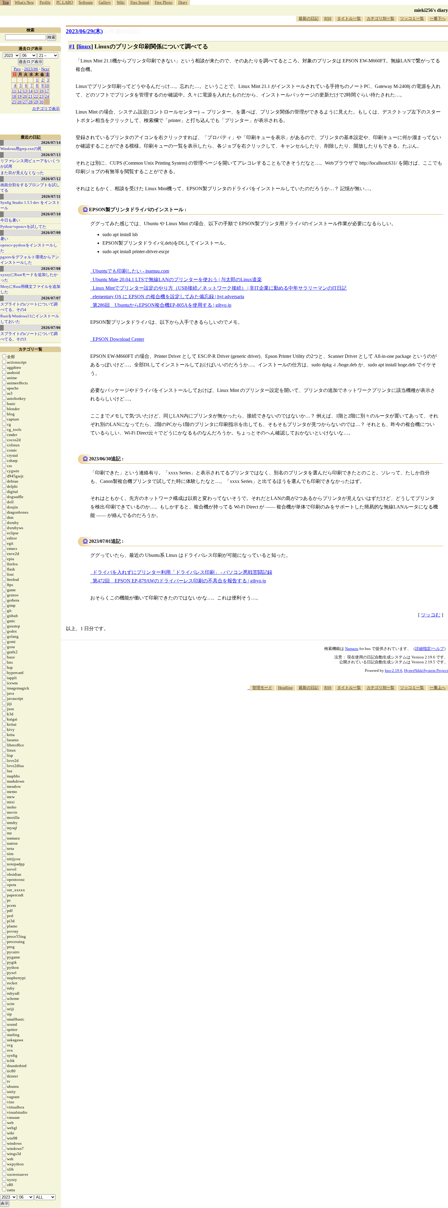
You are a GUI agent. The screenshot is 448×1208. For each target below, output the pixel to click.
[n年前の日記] (122, 31)
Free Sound (139, 2)
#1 (72, 46)
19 (19, 96)
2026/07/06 (51, 327)
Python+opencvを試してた (23, 226)
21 (30, 96)
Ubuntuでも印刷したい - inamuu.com (131, 271)
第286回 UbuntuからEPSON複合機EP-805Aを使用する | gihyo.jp (162, 305)
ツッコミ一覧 (412, 18)
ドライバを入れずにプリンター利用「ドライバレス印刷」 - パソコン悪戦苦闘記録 (182, 572)
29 (36, 102)
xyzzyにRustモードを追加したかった (29, 277)
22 (36, 96)
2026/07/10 (51, 214)
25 (14, 102)
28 (30, 102)
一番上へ (438, 687)
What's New (24, 2)
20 (25, 96)
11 (14, 91)
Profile (45, 2)
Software (86, 2)
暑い (4, 238)
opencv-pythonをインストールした (28, 248)
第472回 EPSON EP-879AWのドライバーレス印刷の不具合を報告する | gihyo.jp (179, 580)
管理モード (262, 687)
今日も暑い (10, 220)
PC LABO (64, 2)
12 (19, 91)
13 (25, 91)
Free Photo (163, 2)
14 (30, 91)
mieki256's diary (431, 10)
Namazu (351, 648)
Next (45, 69)
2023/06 (31, 69)
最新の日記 (308, 18)
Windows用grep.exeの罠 (20, 148)
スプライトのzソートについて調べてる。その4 (29, 307)
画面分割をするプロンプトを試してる (30, 188)
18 (14, 96)
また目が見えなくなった (22, 172)
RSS (327, 18)
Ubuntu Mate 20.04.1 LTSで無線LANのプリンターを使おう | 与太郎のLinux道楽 (177, 279)
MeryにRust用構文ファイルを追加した (30, 289)
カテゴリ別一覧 (380, 18)
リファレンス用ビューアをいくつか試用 (30, 164)
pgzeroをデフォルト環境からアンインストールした (29, 260)
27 (25, 102)
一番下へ (438, 18)
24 (47, 96)
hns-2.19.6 (393, 670)
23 (41, 96)
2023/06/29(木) (84, 31)
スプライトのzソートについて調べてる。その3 (29, 336)
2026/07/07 (51, 298)
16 (41, 91)
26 (19, 102)
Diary (182, 2)
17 (47, 91)
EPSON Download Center (118, 339)
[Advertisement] (337, 709)
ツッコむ (430, 614)
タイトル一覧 (349, 18)
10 (47, 85)
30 (41, 102)
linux (84, 46)
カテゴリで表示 (46, 108)
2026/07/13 (51, 154)
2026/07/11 (51, 196)
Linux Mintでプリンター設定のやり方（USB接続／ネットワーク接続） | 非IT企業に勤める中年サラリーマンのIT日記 (220, 288)
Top (5, 2)
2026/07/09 (51, 232)
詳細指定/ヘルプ (429, 648)
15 (36, 91)
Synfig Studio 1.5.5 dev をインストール (30, 205)
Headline (285, 687)
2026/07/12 (51, 178)
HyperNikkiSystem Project (426, 670)
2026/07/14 (51, 142)
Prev (17, 69)
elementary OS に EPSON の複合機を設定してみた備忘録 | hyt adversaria (168, 296)
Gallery (105, 2)
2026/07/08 (51, 268)
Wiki (121, 2)
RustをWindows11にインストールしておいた (29, 319)
